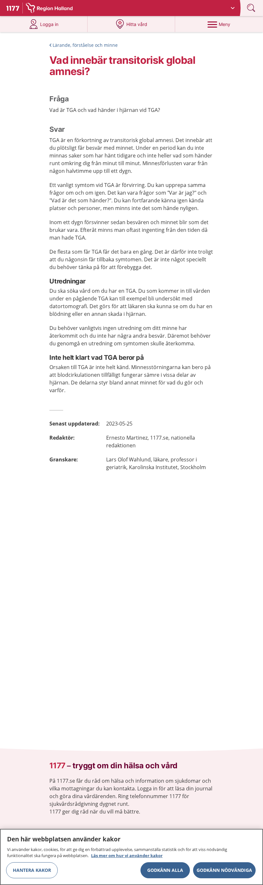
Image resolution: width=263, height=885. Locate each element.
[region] (131, 857)
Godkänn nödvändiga (224, 870)
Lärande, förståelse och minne (85, 45)
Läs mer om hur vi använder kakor (127, 855)
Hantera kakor (32, 870)
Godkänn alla (165, 870)
